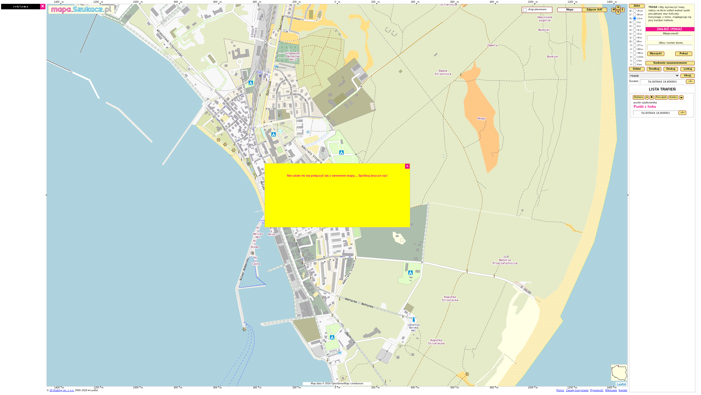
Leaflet (621, 384)
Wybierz (638, 97)
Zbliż (637, 5)
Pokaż (684, 53)
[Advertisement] (23, 92)
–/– (690, 81)
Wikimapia (611, 390)
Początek (661, 97)
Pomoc (560, 390)
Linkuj (688, 68)
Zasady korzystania (577, 390)
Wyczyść (656, 53)
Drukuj (670, 68)
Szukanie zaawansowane (670, 62)
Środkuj (654, 68)
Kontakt (623, 390)
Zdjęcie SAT (594, 9)
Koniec (673, 97)
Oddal (637, 68)
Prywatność (597, 390)
